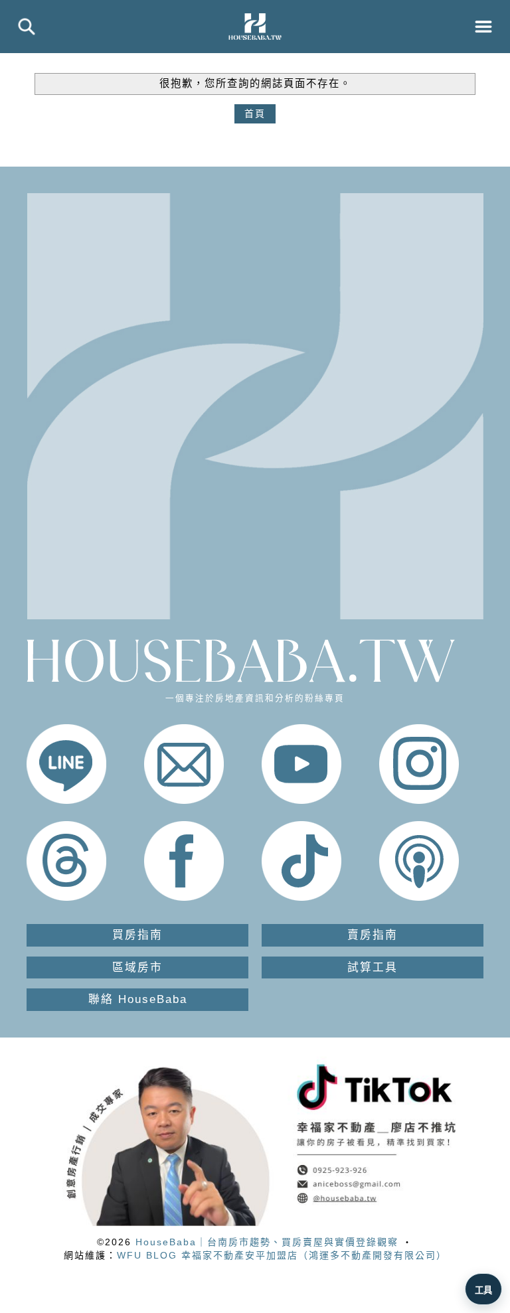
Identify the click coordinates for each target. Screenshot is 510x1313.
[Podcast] (419, 897)
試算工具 (372, 967)
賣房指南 (372, 935)
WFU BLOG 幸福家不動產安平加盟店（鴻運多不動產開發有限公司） (282, 1255)
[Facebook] (184, 897)
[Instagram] (419, 800)
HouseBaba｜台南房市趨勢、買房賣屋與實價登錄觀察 (266, 1242)
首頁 (255, 113)
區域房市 (137, 967)
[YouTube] (301, 800)
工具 (483, 1290)
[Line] (66, 800)
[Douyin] (301, 897)
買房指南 (137, 935)
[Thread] (66, 897)
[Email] (184, 800)
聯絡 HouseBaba (137, 999)
